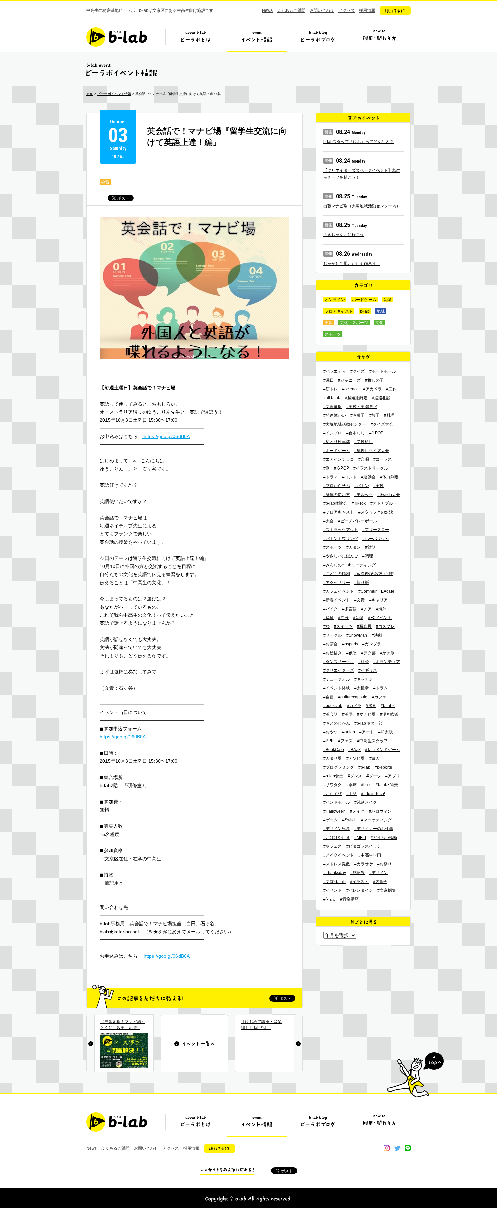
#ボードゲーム (336, 450)
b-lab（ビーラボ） (116, 37)
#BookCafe (333, 749)
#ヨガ (374, 758)
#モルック (363, 494)
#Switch (349, 820)
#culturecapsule (353, 696)
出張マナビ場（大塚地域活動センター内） (361, 206)
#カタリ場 (332, 758)
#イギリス (367, 670)
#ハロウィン (380, 811)
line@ (408, 1148)
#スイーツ (343, 626)
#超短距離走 (356, 397)
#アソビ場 (355, 758)
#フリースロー (375, 529)
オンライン (335, 299)
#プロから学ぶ (336, 485)
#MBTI (360, 837)
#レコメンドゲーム (382, 749)
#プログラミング (338, 767)
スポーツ (333, 334)
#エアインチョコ (338, 459)
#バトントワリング (340, 538)
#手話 (351, 793)
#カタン (353, 547)
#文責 (359, 600)
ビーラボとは (195, 39)
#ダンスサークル (338, 661)
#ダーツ (373, 776)
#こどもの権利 (336, 573)
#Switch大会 (388, 494)
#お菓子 (357, 415)
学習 (105, 182)
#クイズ (357, 371)
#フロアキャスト (338, 512)
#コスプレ (385, 626)
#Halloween (334, 811)
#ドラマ (330, 477)
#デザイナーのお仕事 (373, 828)
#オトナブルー (383, 503)
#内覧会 (380, 881)
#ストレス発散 (336, 864)
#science (350, 389)
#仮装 (351, 653)
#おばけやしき (336, 837)
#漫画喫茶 (389, 714)
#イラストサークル (370, 468)
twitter (397, 1148)
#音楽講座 (349, 899)
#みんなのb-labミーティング (349, 565)
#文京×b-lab (334, 881)
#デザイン (378, 872)
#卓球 (351, 784)
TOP (89, 94)
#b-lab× (388, 705)
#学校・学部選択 (361, 406)
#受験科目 (363, 441)
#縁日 (328, 380)
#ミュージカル (336, 679)
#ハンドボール (336, 802)
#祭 (326, 626)
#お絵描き (332, 653)
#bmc (366, 784)
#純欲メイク (365, 802)
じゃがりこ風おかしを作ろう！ (351, 263)
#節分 (343, 617)
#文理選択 (332, 406)
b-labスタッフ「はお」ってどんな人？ (358, 141)
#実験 (378, 485)
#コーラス (382, 459)
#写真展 (364, 626)
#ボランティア (386, 661)
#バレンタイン (359, 890)
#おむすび (332, 793)
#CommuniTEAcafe (376, 591)
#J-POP (376, 433)
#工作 (391, 389)
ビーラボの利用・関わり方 (379, 39)
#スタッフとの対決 (375, 512)
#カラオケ (363, 864)
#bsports (350, 644)
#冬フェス (332, 846)
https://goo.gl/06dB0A (166, 436)
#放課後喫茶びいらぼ (373, 573)
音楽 (387, 299)
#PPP (328, 740)
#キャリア (378, 600)
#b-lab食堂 (333, 776)
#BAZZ (354, 749)
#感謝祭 (357, 872)
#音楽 (358, 617)
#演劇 (377, 635)
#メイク (357, 811)
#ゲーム (330, 820)
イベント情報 (257, 39)
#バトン (361, 485)
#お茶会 (330, 644)
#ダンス (355, 776)
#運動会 (368, 477)
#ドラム (380, 688)
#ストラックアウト (340, 529)
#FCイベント (380, 617)
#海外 (381, 609)
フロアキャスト (339, 311)
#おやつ (330, 732)
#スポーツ (332, 547)
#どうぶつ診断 (384, 837)
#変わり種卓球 (336, 441)
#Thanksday (334, 872)
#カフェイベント (338, 591)
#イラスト (359, 881)
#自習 (328, 696)
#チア (366, 609)
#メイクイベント (338, 855)
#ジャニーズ (349, 380)
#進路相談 (381, 397)
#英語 (347, 714)
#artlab (348, 732)
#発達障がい (334, 415)
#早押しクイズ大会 (371, 450)
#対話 (370, 547)
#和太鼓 (385, 732)
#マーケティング (376, 820)
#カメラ (354, 705)
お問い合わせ (322, 10)
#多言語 (349, 609)
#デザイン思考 (336, 828)
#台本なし (355, 433)
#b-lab (364, 767)
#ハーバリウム (375, 538)
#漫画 (371, 705)
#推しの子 (374, 380)
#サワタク (332, 784)
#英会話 (330, 714)
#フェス (345, 740)
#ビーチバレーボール (357, 521)
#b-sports (383, 767)
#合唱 (363, 459)
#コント (349, 477)
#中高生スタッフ (372, 740)
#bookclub (332, 705)
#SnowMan (356, 635)
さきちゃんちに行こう (343, 234)
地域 (381, 311)
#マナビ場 (366, 714)
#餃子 (374, 415)
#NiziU (329, 899)
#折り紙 (361, 582)
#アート (366, 732)
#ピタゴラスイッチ (363, 846)
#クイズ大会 (382, 424)
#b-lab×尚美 (387, 784)
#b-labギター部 (368, 723)
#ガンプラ (371, 644)
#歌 (326, 468)
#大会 (328, 521)
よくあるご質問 (291, 10)
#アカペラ (372, 389)
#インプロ (332, 433)
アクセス (346, 10)
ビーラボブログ (318, 39)
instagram (387, 1148)
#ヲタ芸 (368, 653)
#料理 (389, 415)
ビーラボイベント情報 (114, 94)
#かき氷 (387, 653)
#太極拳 (361, 688)
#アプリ (392, 776)
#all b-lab (331, 397)
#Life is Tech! (373, 793)
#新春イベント (336, 600)
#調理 (367, 556)
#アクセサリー (336, 582)
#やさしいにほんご (340, 556)
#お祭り (384, 864)
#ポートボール (382, 371)
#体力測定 (389, 477)
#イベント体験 (336, 688)
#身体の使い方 (336, 494)
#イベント (332, 890)
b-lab (365, 311)
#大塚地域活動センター (344, 424)
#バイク (330, 609)
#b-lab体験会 (335, 503)
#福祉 (328, 617)
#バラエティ (334, 371)
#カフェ (379, 696)
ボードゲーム (364, 299)
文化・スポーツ (354, 322)
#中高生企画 (369, 855)
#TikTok (359, 503)
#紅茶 (363, 661)
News (267, 10)
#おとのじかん (336, 723)
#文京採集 (386, 890)
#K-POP (341, 468)
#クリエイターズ (338, 670)
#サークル (332, 635)
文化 (379, 322)
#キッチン (363, 679)
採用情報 (367, 10)
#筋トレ (330, 389)
